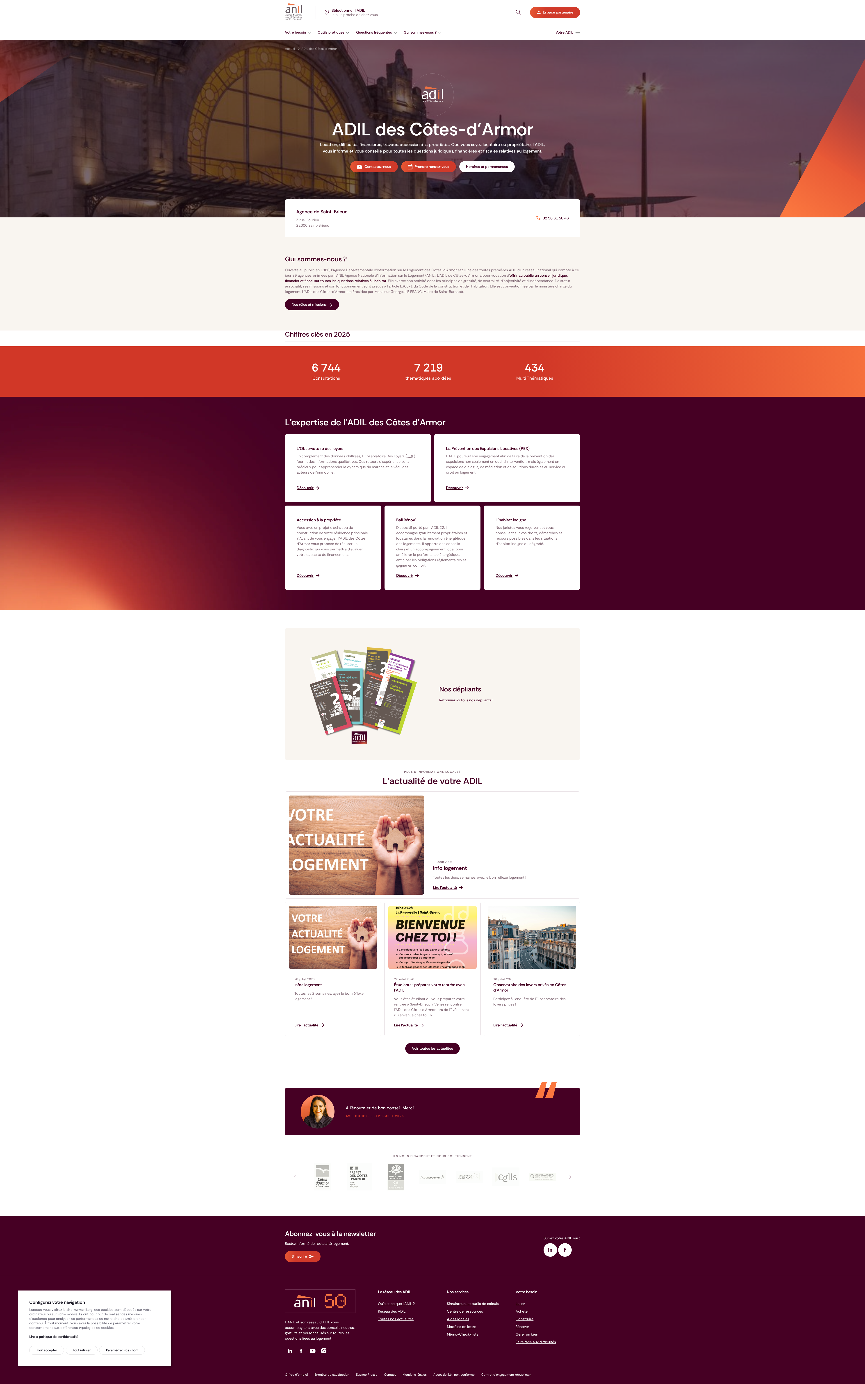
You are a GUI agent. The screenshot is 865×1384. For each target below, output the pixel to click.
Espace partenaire (558, 12)
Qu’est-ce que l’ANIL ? (396, 1303)
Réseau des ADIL (391, 1311)
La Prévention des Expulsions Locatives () (488, 448)
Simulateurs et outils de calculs (473, 1303)
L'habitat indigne (511, 520)
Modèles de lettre (461, 1326)
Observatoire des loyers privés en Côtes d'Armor (529, 987)
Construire (524, 1319)
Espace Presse (366, 1375)
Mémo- (462, 1334)
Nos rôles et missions (309, 304)
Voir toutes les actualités (432, 1048)
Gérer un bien (527, 1334)
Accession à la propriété (319, 520)
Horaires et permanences (487, 166)
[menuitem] (298, 32)
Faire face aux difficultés (536, 1342)
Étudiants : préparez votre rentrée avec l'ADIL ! (429, 987)
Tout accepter (46, 1350)
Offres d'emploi (296, 1375)
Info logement (450, 868)
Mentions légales (415, 1375)
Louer (520, 1303)
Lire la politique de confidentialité (53, 1336)
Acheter (522, 1311)
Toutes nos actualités (396, 1319)
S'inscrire (299, 1256)
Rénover (522, 1326)
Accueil (290, 49)
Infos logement (308, 984)
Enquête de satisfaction (331, 1375)
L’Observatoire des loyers (320, 448)
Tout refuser (82, 1350)
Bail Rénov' (406, 520)
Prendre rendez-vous (432, 166)
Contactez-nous (377, 166)
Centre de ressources (465, 1311)
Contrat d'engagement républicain (506, 1375)
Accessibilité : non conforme (454, 1375)
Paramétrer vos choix (122, 1350)
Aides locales (458, 1319)
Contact (390, 1375)
